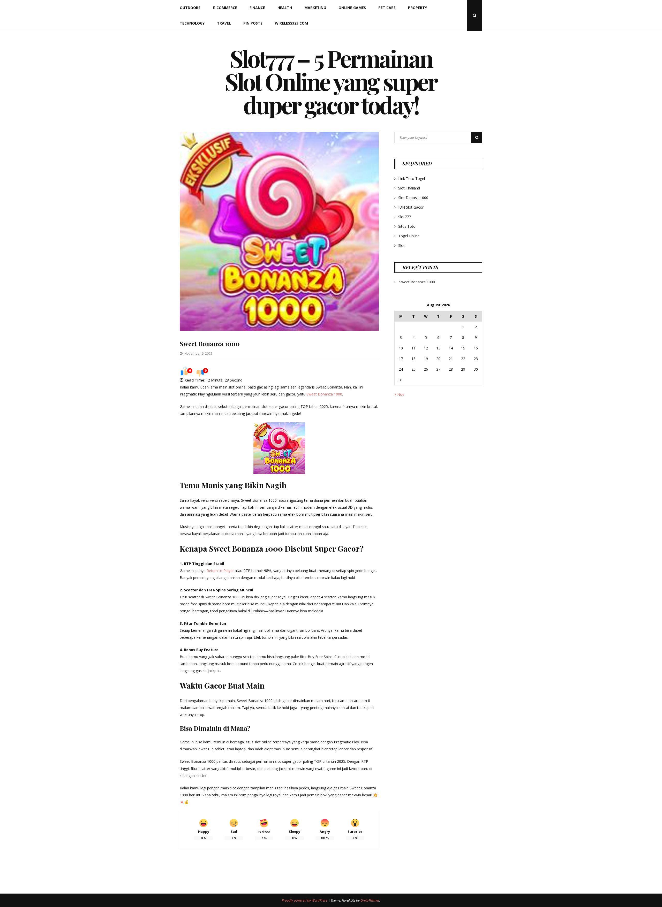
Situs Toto (407, 226)
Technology (192, 23)
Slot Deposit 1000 (413, 197)
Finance (257, 7)
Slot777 (404, 216)
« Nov (399, 394)
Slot (401, 245)
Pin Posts (252, 23)
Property (417, 7)
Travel (224, 23)
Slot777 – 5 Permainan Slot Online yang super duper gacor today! (331, 81)
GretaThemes (369, 900)
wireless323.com (291, 23)
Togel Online (408, 235)
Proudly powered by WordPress (305, 900)
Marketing (315, 7)
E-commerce (225, 7)
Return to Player (220, 570)
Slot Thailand (409, 188)
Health (284, 7)
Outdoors (190, 7)
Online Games (352, 7)
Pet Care (387, 7)
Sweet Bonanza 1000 (210, 343)
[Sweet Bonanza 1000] (279, 329)
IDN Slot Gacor (411, 207)
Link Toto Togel (411, 178)
